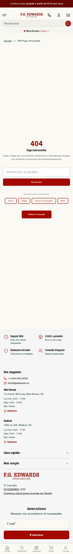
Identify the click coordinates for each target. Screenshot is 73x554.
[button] (4, 15)
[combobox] (36, 23)
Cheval (10, 201)
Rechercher (36, 182)
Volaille (24, 201)
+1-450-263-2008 (18, 378)
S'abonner (36, 535)
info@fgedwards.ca (18, 383)
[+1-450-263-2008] (49, 15)
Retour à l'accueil (36, 214)
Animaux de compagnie (44, 201)
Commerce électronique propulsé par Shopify (28, 493)
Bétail (63, 201)
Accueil (8, 40)
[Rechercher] (68, 23)
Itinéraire (12, 410)
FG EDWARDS (11, 489)
